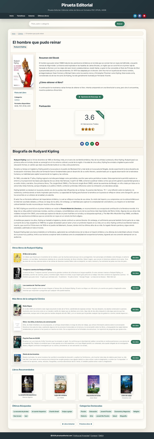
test (26, 416)
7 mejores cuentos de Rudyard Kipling (37, 270)
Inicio (12, 16)
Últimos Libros (43, 16)
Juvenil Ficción (105, 411)
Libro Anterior (69, 424)
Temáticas (21, 16)
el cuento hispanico (39, 411)
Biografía (123, 416)
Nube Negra (27, 306)
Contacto (94, 436)
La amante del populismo (27, 395)
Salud (115, 416)
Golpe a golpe (67, 411)
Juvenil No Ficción (102, 416)
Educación (93, 411)
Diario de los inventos (31, 354)
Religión (136, 411)
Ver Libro (136, 257)
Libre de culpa (127, 395)
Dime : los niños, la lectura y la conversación (39, 322)
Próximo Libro (84, 424)
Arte (91, 416)
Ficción (83, 411)
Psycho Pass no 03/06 (31, 338)
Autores (31, 16)
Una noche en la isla (93, 395)
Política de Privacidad (81, 436)
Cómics (20, 33)
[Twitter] (135, 16)
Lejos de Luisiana (60, 395)
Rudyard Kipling (20, 47)
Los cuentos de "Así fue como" (34, 285)
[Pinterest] (144, 16)
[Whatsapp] (92, 144)
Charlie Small (54, 411)
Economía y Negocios (122, 411)
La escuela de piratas (21, 411)
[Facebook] (140, 16)
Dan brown (17, 416)
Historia (84, 416)
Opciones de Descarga (89, 97)
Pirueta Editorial (77, 5)
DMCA (101, 436)
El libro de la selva (29, 254)
